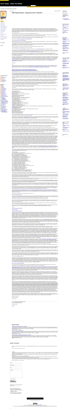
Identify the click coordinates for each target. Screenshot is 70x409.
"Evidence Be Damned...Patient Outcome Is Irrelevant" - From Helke (21, 334)
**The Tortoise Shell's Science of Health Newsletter (19, 40)
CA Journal (3, 81)
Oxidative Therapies (3, 30)
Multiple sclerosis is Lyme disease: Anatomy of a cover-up (66, 85)
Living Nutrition (4, 104)
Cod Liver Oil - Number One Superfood (65, 27)
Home (28, 6)
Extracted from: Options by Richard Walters (18, 263)
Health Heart (3, 94)
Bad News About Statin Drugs (65, 25)
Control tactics (2, 22)
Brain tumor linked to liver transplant (17, 194)
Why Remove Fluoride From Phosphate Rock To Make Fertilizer (66, 46)
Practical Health (2, 31)
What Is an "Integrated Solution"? (65, 129)
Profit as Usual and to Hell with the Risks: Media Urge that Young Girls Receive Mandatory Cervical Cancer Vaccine (66, 79)
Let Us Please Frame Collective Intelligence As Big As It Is (66, 95)
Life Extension (3, 90)
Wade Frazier (3, 97)
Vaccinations (2, 39)
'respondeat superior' (26, 117)
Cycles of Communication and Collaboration (66, 127)
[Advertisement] (44, 3)
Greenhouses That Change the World (66, 125)
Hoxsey (13, 102)
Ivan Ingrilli (3, 76)
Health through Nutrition (3, 27)
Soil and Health (4, 91)
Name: (11, 362)
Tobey (23, 28)
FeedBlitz (64, 16)
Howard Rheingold (4, 88)
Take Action (1, 35)
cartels (56, 34)
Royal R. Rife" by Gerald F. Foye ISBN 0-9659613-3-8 (24, 38)
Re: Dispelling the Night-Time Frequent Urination (66, 63)
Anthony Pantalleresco (4, 103)
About (32, 6)
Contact (34, 6)
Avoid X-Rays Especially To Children (17, 208)
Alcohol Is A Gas (4, 108)
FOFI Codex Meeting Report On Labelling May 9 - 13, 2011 (66, 48)
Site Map (2, 21)
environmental (14, 60)
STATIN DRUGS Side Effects (65, 32)
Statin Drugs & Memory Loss (65, 29)
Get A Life (3, 105)
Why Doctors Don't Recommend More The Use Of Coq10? (66, 61)
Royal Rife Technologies (5, 96)
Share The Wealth (3, 17)
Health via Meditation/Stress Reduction (65, 65)
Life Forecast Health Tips (5, 101)
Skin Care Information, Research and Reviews (4, 111)
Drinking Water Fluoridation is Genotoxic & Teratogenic (19, 326)
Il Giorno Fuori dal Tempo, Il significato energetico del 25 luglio (66, 112)
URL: (10, 367)
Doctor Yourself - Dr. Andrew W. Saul (4, 110)
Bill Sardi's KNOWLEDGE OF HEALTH (5, 102)
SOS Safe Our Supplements (4, 98)
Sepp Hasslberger (4, 77)
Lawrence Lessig (4, 89)
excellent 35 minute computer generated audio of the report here (38, 65)
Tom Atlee (3, 78)
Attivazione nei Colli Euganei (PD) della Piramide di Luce (65, 116)
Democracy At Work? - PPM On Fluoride (17, 330)
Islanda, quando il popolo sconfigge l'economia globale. (66, 109)
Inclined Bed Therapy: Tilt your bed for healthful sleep (66, 89)
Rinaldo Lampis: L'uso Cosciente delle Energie (66, 114)
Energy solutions (2, 25)
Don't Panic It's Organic (5, 109)
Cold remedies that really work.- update (66, 30)
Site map (30, 6)
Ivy (16, 128)
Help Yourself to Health (4, 100)
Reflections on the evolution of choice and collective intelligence (66, 97)
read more (31, 328)
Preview (64, 15)
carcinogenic (23, 58)
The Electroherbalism (4, 95)
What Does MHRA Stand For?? (66, 73)
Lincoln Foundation (14, 107)
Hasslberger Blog (4, 99)
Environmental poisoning (3, 26)
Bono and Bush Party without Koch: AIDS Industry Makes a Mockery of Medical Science (66, 76)
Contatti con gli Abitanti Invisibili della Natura (66, 118)
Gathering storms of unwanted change (65, 102)
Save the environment (3, 34)
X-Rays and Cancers (15, 209)
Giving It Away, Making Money (65, 123)
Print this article (15, 304)
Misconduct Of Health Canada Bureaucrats (65, 50)
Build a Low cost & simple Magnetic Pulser (66, 67)
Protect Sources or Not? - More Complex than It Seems (66, 104)
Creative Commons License (38, 404)
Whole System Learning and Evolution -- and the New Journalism (66, 100)
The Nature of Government (3, 36)
